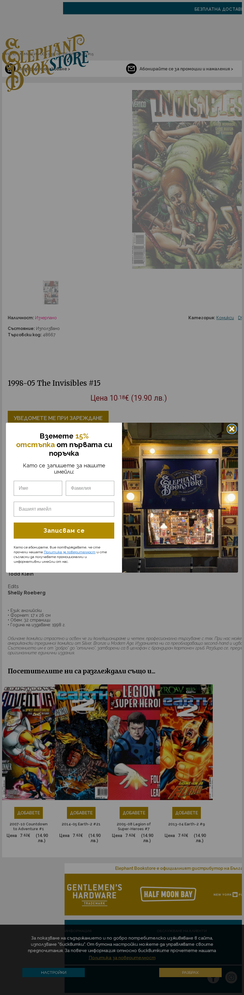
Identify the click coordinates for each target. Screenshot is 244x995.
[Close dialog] (231, 428)
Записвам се (64, 530)
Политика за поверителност (70, 552)
